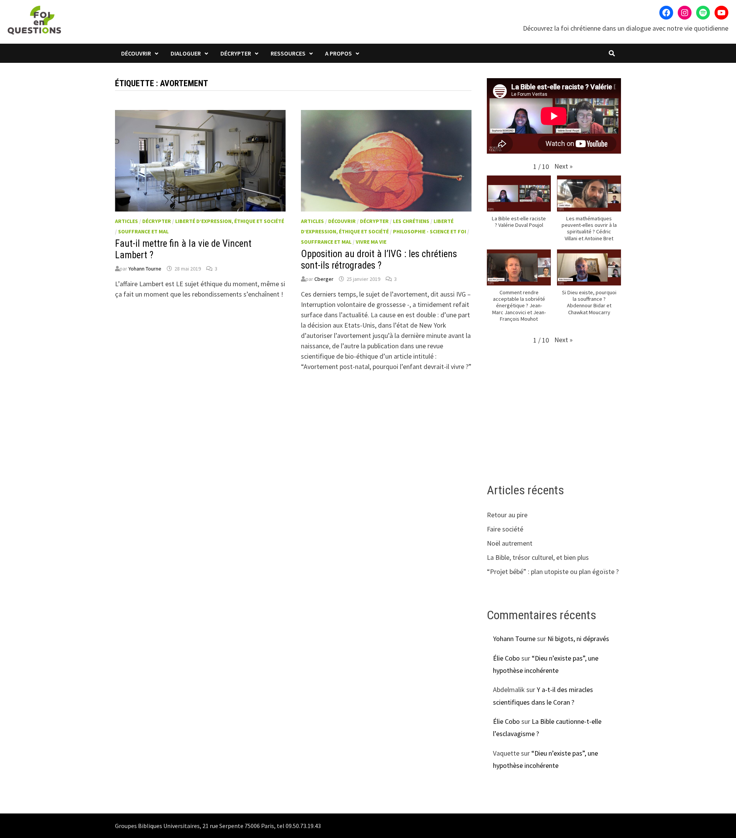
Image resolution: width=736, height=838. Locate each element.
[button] (563, 166)
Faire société (505, 529)
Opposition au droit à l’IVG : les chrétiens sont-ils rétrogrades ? (379, 259)
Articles (126, 221)
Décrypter (235, 53)
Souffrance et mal (143, 231)
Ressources (288, 53)
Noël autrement (509, 543)
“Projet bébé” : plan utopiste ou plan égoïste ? (553, 571)
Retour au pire (507, 514)
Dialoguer (186, 53)
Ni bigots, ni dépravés (578, 638)
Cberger (324, 279)
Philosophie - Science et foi (429, 231)
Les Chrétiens (411, 221)
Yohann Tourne (144, 268)
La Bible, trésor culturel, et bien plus (538, 557)
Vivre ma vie (371, 241)
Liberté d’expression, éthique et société (229, 221)
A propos (338, 53)
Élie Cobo (506, 658)
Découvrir (136, 53)
